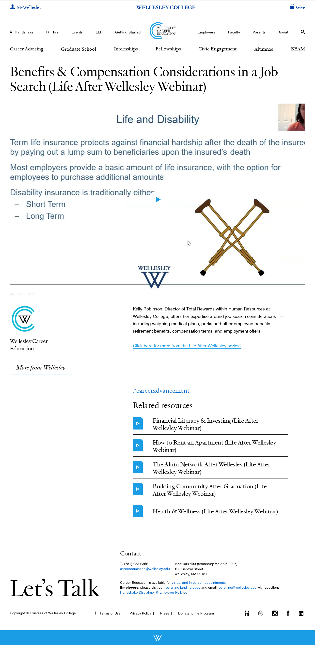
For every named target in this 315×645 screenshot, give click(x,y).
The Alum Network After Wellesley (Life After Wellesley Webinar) (211, 468)
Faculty (234, 32)
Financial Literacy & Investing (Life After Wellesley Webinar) (205, 424)
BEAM (298, 49)
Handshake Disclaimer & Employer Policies (153, 592)
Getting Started (128, 32)
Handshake (24, 32)
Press (164, 613)
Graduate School (78, 49)
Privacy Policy (140, 613)
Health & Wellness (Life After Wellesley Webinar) (215, 511)
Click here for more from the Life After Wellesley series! (187, 345)
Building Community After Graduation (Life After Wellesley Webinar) (210, 489)
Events (77, 32)
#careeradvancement (161, 390)
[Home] (158, 30)
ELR (99, 32)
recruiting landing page (182, 587)
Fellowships (168, 49)
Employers (206, 32)
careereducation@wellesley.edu (145, 569)
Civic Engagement (217, 49)
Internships (126, 49)
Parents (259, 32)
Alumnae (263, 49)
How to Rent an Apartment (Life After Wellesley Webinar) (214, 446)
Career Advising (26, 49)
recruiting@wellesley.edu (237, 587)
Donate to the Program (196, 613)
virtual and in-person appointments (199, 582)
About (283, 32)
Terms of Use (110, 613)
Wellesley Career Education (29, 345)
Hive (55, 32)
